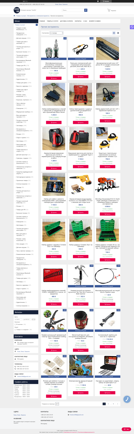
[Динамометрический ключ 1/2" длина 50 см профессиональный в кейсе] (107, 48)
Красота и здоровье (22, 86)
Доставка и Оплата (66, 21)
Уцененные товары (22, 180)
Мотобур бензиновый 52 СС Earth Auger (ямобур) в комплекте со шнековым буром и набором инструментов (107, 201)
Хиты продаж (20, 244)
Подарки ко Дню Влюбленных (21, 28)
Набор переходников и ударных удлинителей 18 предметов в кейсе (80, 110)
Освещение (19, 108)
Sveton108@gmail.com (24, 376)
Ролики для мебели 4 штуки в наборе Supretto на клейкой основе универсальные (54, 382)
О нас (85, 21)
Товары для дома (21, 82)
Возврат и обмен (95, 21)
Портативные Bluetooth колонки (23, 69)
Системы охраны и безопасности (22, 162)
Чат (128, 429)
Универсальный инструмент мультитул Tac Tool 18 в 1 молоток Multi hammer (80, 292)
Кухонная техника (21, 52)
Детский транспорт (22, 154)
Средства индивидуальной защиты (24, 172)
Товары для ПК (20, 65)
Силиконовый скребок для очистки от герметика (107, 335)
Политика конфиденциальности (86, 432)
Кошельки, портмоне (22, 100)
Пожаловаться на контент (70, 432)
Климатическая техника (21, 74)
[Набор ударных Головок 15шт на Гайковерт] (80, 230)
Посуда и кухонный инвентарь (22, 121)
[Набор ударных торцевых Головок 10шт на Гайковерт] (54, 230)
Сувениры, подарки (22, 158)
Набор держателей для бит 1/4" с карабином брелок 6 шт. (108, 109)
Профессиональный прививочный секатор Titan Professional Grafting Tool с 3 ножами (54, 336)
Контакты (78, 21)
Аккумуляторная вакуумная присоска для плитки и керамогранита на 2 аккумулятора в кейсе (54, 155)
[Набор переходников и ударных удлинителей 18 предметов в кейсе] (80, 94)
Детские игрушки (21, 38)
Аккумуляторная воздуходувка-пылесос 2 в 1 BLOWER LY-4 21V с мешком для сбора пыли (80, 200)
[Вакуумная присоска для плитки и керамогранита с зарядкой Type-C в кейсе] (80, 138)
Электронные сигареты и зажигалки (23, 167)
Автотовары (19, 141)
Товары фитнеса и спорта (22, 150)
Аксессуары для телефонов (21, 145)
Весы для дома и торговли (21, 116)
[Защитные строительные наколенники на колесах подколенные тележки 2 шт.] (107, 138)
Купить (55, 78)
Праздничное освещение (20, 33)
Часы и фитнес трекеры (20, 104)
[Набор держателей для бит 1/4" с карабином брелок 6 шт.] (107, 94)
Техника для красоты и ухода (23, 47)
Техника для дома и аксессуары (22, 56)
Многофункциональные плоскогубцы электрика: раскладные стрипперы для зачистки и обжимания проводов (54, 65)
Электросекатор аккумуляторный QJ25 (80, 381)
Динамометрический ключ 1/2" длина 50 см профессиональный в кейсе (107, 64)
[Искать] (85, 10)
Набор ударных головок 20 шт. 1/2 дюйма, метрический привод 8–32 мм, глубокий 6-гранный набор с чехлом (107, 247)
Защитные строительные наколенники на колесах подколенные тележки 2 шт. (107, 154)
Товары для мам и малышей (21, 42)
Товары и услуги (21, 16)
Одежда (18, 187)
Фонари (18, 134)
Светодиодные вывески (23, 177)
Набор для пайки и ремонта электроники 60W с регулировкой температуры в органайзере (54, 200)
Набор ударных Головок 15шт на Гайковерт (80, 245)
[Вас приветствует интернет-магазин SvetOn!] (17, 10)
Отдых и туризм (21, 137)
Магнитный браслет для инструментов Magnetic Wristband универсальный (81, 336)
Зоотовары (19, 125)
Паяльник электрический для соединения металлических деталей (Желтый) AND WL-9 (80, 64)
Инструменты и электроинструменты (38, 16)
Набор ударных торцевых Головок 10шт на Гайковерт (54, 245)
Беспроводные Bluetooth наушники (23, 61)
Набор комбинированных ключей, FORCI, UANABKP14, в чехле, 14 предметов (54, 292)
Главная (42, 21)
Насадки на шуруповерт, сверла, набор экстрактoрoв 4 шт (107, 381)
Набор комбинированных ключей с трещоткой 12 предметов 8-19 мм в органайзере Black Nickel (54, 110)
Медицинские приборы (23, 112)
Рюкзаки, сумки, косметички (21, 95)
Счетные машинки (21, 184)
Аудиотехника (20, 79)
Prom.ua (75, 430)
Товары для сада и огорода (22, 90)
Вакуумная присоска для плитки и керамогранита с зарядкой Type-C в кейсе (80, 154)
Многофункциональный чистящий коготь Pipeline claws (107, 291)
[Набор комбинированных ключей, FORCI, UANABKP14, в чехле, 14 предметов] (54, 276)
